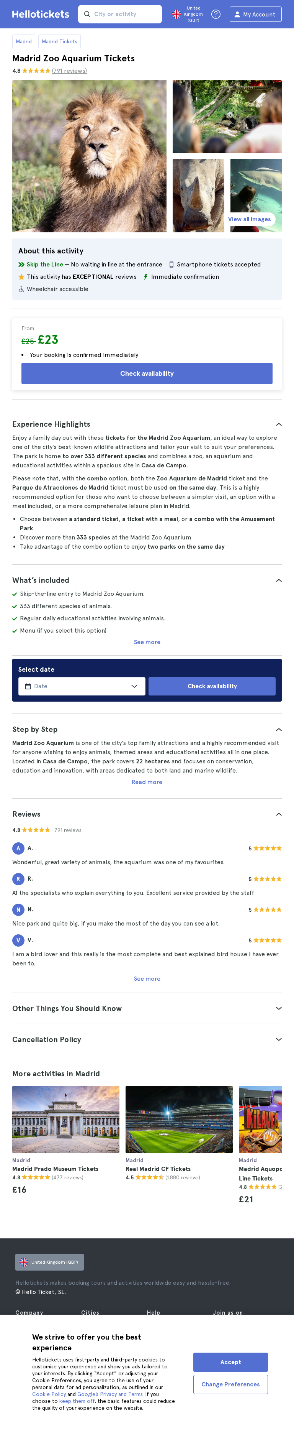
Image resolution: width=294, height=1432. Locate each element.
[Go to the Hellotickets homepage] (42, 14)
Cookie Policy (49, 1394)
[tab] (147, 424)
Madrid (24, 41)
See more (147, 642)
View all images (249, 219)
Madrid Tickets (59, 41)
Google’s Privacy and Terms (109, 1394)
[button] (147, 424)
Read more (147, 782)
